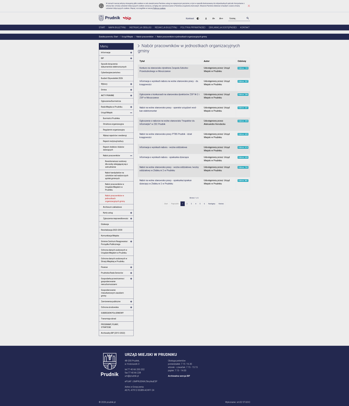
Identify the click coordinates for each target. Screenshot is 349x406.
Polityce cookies (159, 8)
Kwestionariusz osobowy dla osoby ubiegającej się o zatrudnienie (116, 164)
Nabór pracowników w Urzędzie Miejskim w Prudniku (114, 187)
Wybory (104, 84)
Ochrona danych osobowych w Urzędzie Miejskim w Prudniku (114, 251)
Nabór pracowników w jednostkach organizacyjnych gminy (115, 198)
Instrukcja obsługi (140, 27)
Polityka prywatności (192, 27)
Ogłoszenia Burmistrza (111, 101)
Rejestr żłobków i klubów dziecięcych (113, 148)
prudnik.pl (111, 402)
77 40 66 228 (134, 372)
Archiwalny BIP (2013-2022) (113, 333)
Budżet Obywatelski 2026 (112, 78)
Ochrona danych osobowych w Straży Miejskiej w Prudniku (114, 259)
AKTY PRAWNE (107, 95)
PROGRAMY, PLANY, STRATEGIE (109, 325)
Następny (211, 204)
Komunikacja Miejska (110, 236)
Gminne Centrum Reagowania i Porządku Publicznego (114, 242)
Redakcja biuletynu (166, 27)
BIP (102, 58)
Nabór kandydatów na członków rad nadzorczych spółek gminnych (116, 175)
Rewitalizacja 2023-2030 (111, 230)
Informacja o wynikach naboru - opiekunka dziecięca (164, 157)
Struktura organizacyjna (113, 124)
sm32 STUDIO (243, 402)
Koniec (221, 204)
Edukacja (105, 224)
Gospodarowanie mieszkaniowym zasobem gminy (112, 293)
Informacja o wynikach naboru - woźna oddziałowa (163, 147)
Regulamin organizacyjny (114, 130)
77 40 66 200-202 (136, 369)
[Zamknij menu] (131, 113)
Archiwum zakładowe (112, 207)
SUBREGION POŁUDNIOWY (112, 313)
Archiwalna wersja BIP (179, 376)
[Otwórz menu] (131, 53)
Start (102, 27)
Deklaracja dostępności (223, 27)
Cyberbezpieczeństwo (110, 72)
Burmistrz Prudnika (111, 118)
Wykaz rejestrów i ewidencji (115, 135)
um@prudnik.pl (132, 376)
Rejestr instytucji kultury (113, 141)
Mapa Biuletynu (117, 27)
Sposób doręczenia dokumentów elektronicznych (114, 65)
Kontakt (245, 27)
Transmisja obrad (108, 319)
